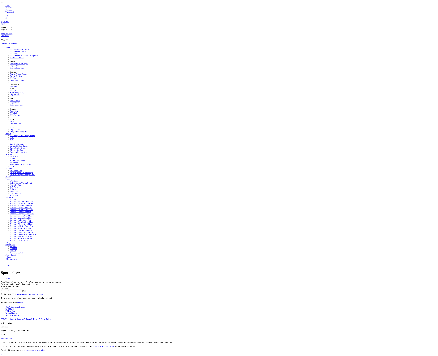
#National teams (11, 259)
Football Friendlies (16, 58)
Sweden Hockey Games (18, 146)
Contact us (5, 36)
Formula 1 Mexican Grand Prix (21, 238)
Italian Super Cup (16, 105)
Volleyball (13, 247)
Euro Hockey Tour (17, 144)
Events (7, 278)
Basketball (9, 154)
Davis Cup (14, 191)
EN (6, 18)
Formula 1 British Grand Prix (20, 212)
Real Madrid (9, 309)
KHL (12, 138)
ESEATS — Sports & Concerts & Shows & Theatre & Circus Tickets (26, 319)
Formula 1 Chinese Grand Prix (21, 224)
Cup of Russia (15, 66)
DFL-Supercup (15, 115)
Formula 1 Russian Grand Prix (21, 230)
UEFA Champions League (19, 49)
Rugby (7, 243)
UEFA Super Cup (16, 53)
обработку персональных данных (30, 294)
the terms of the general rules (33, 350)
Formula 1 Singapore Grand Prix (22, 232)
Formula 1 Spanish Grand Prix (21, 218)
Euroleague (14, 156)
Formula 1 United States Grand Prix (23, 234)
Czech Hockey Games (18, 148)
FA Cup (13, 78)
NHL (12, 140)
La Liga (13, 90)
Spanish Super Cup (17, 93)
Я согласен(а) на (23, 294)
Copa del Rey (15, 95)
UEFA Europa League (18, 51)
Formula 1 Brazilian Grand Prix (21, 210)
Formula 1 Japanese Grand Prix (21, 236)
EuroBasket (14, 162)
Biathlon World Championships (21, 173)
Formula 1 (9, 197)
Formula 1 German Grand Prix (21, 216)
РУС (7, 16)
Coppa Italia (14, 103)
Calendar (8, 8)
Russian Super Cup (17, 68)
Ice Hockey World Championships (22, 136)
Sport (7, 265)
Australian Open (16, 185)
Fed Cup (13, 189)
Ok (24, 291)
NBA (12, 166)
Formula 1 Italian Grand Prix (20, 220)
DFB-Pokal (14, 113)
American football (16, 253)
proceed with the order (9, 43)
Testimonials (9, 12)
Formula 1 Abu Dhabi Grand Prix (22, 201)
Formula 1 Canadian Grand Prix (21, 222)
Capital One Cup (16, 76)
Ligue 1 (13, 121)
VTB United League (17, 160)
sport (3, 24)
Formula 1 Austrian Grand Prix (21, 240)
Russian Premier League (19, 64)
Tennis (7, 179)
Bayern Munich (11, 313)
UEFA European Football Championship (24, 56)
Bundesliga (14, 111)
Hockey (8, 134)
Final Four (14, 158)
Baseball (13, 251)
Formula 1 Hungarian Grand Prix (22, 214)
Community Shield (17, 80)
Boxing (8, 177)
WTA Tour (14, 195)
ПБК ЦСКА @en (12, 315)
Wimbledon (14, 181)
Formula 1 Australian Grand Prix (22, 203)
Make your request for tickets (103, 346)
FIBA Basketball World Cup (20, 164)
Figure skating (10, 255)
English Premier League (18, 74)
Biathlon (8, 169)
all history (20, 302)
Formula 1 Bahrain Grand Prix (21, 206)
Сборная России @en (18, 132)
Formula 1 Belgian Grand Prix (21, 208)
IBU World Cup (16, 171)
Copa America (15, 130)
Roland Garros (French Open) (21, 183)
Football (8, 47)
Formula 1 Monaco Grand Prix (21, 228)
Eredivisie (13, 86)
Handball (13, 249)
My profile (5, 22)
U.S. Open (14, 187)
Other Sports (10, 245)
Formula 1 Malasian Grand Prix (21, 226)
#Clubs (8, 257)
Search (7, 6)
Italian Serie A (15, 101)
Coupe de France (16, 123)
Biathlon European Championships (22, 175)
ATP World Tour (16, 193)
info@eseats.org (7, 34)
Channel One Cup (16, 150)
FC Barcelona (10, 311)
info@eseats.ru (6, 338)
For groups (9, 10)
